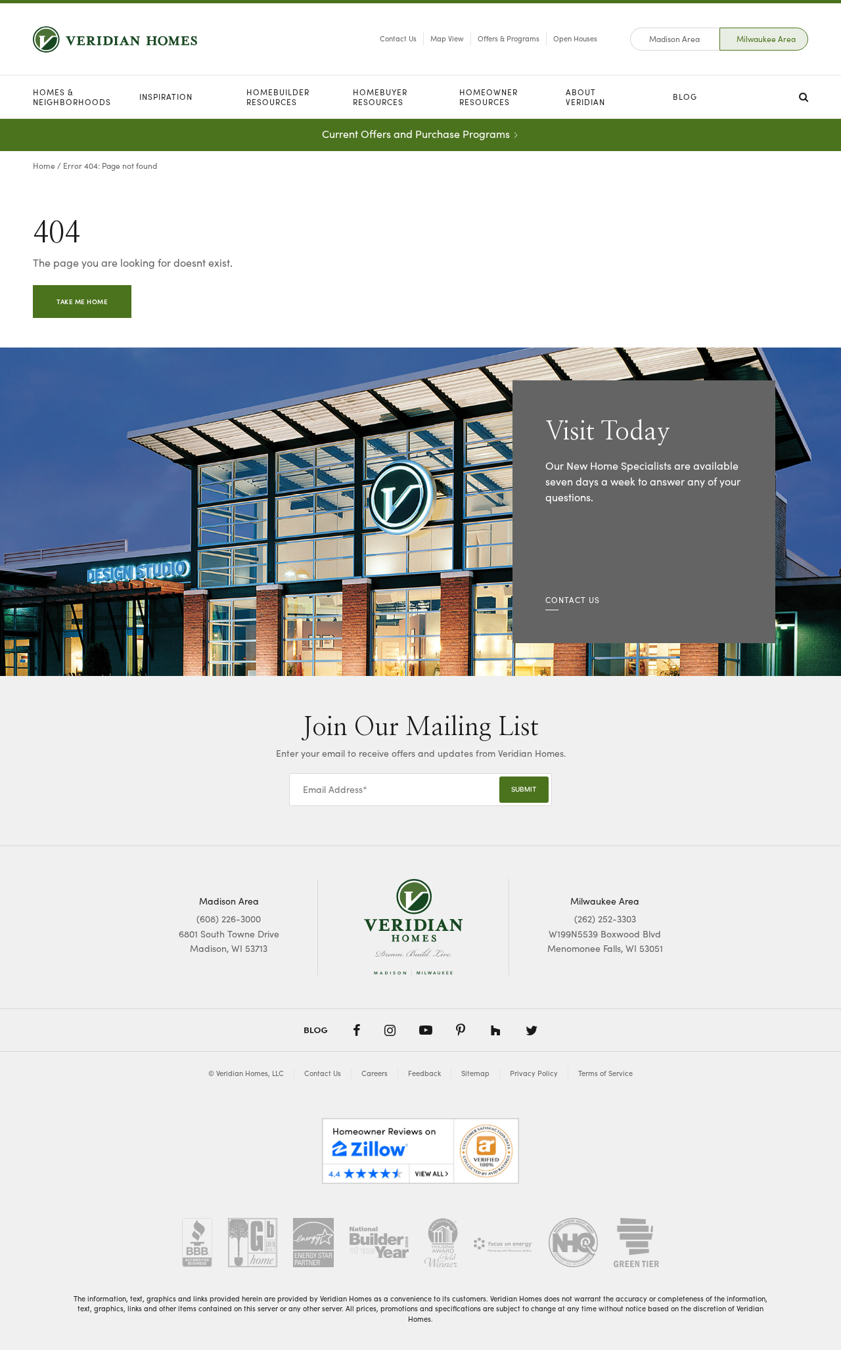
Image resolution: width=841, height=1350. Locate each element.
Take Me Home (82, 301)
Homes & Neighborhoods (72, 96)
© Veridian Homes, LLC (246, 1073)
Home (44, 165)
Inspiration (166, 96)
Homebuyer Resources (380, 96)
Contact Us (398, 38)
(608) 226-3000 (228, 918)
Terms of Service (605, 1073)
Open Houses (575, 38)
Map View (447, 38)
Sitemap (475, 1073)
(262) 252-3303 (605, 918)
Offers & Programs (508, 38)
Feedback (424, 1073)
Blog (685, 96)
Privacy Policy (534, 1073)
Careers (374, 1073)
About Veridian (585, 96)
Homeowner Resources (488, 96)
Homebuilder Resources (277, 96)
